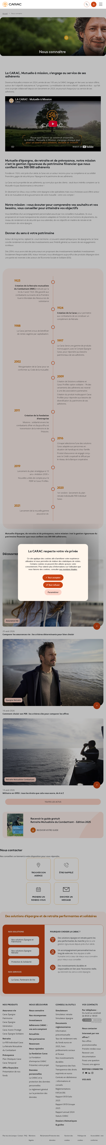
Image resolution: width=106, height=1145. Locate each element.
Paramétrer (53, 592)
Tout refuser (54, 585)
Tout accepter (53, 577)
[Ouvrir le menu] (100, 4)
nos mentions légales (68, 569)
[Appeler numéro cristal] (86, 4)
